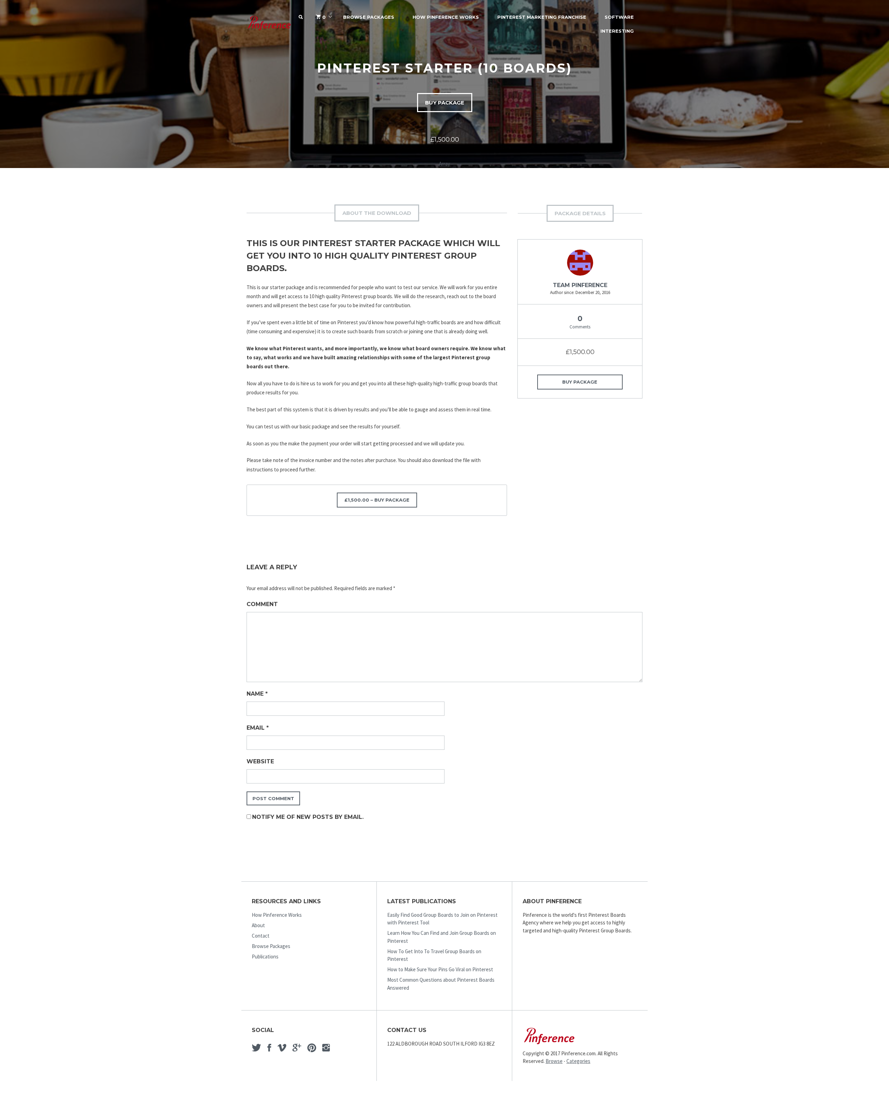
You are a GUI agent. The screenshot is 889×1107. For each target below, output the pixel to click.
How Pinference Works (446, 17)
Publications (265, 956)
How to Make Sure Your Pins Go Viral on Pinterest (440, 969)
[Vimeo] (281, 1048)
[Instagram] (326, 1048)
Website (260, 761)
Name (257, 693)
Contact (260, 935)
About (258, 925)
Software (619, 17)
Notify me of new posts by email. (308, 817)
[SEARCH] (302, 17)
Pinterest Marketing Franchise (541, 17)
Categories (578, 1061)
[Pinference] (269, 24)
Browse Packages (368, 17)
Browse (554, 1061)
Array (444, 163)
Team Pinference (580, 285)
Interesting (617, 31)
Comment (262, 604)
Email (258, 727)
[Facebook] (269, 1048)
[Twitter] (256, 1048)
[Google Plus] (296, 1048)
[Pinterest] (311, 1048)
